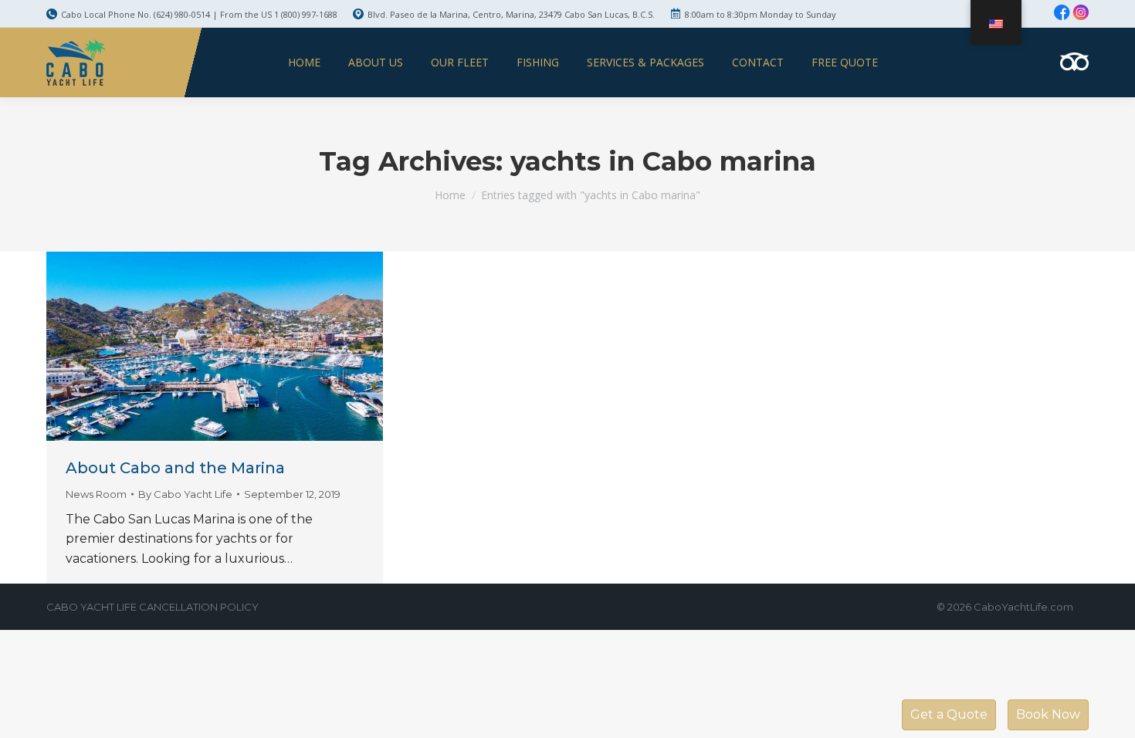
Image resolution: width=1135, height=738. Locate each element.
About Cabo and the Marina (175, 468)
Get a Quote (949, 714)
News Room (96, 494)
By (185, 494)
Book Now (1048, 714)
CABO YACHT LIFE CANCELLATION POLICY (152, 607)
